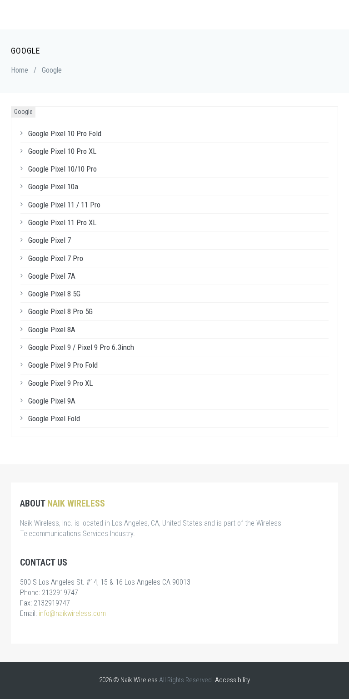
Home (19, 70)
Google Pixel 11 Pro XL (62, 222)
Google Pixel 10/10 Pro (62, 168)
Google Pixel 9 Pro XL (60, 383)
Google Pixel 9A (51, 400)
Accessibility (232, 680)
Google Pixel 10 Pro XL (62, 151)
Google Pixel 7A (51, 276)
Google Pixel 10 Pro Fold (64, 133)
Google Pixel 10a (53, 186)
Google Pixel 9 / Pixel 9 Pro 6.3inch (81, 347)
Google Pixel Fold (54, 418)
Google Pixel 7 (49, 240)
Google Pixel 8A (51, 329)
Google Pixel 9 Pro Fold (63, 364)
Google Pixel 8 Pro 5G (60, 311)
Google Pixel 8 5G (54, 293)
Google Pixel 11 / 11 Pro (64, 204)
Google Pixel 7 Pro (55, 258)
